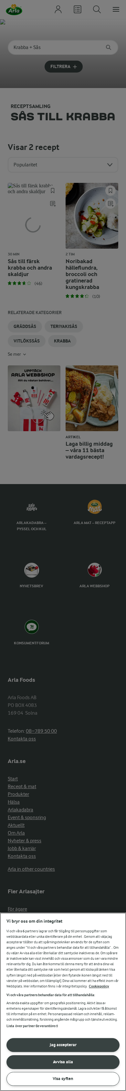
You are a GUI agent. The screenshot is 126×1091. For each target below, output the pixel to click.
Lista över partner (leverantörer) (32, 1026)
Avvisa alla (63, 1061)
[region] (63, 1002)
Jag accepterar (63, 1044)
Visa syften (63, 1078)
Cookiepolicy (99, 986)
